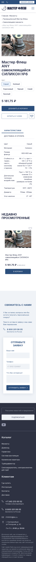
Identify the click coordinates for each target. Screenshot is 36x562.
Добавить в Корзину (18, 109)
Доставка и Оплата (14, 136)
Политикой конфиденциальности (13, 536)
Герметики (6, 452)
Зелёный (16, 84)
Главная (5, 16)
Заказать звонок (27, 2)
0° (27, 196)
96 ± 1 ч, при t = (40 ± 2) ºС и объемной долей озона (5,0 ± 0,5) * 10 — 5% (24, 163)
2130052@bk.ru (11, 517)
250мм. (29, 192)
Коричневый (8, 89)
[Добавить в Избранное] (31, 116)
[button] (32, 36)
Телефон (9, 362)
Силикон (28, 148)
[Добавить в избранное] (30, 228)
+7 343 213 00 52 (13, 501)
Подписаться (18, 417)
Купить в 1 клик (14, 116)
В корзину (18, 271)
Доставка (5, 495)
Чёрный (20, 89)
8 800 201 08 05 (15, 329)
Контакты (5, 491)
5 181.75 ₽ (15, 264)
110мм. (22, 192)
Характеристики (12, 130)
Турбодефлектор (8, 464)
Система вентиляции (10, 456)
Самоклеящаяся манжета (13, 22)
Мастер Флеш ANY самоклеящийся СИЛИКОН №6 (17, 257)
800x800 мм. (27, 153)
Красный (6, 94)
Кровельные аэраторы (11, 460)
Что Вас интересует (14, 373)
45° (30, 196)
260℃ (30, 188)
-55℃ (24, 188)
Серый (6, 84)
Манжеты (13, 16)
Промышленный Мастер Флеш (15, 19)
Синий (30, 89)
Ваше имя (10, 351)
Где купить (6, 483)
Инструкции (7, 487)
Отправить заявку (17, 388)
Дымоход (5, 448)
